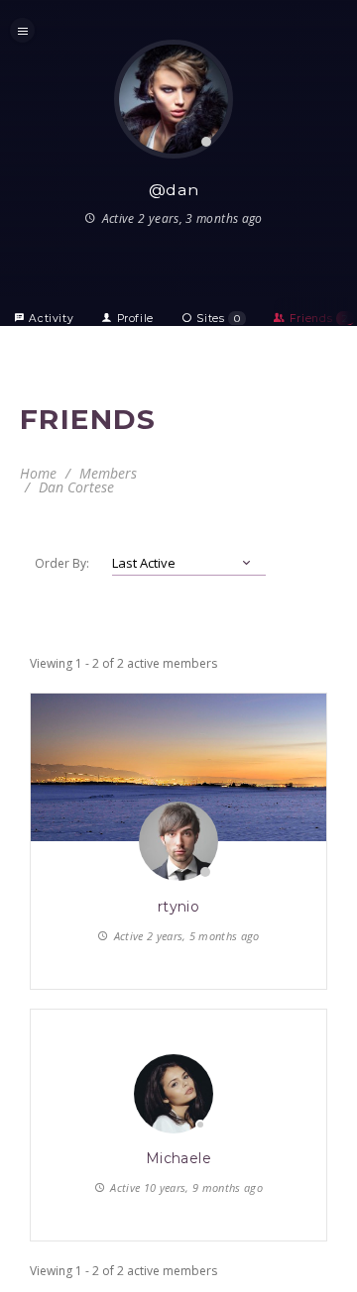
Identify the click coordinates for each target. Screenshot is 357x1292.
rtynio (179, 906)
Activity (50, 318)
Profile (133, 318)
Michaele (178, 1158)
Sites (217, 318)
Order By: (62, 563)
